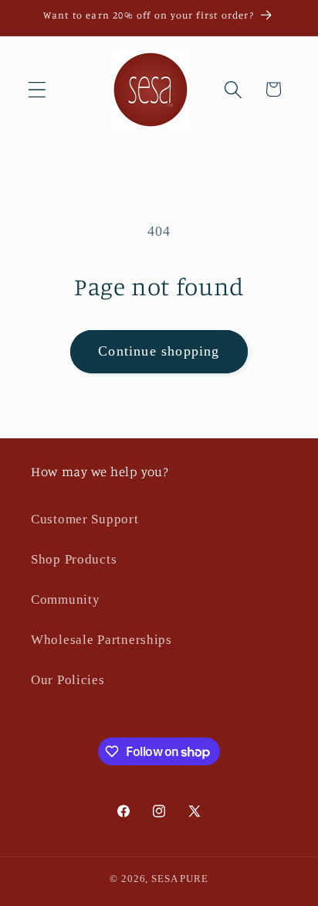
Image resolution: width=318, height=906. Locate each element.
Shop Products (74, 559)
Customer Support (85, 519)
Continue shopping (158, 351)
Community (65, 599)
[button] (37, 89)
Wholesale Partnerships (101, 639)
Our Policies (68, 680)
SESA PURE (179, 878)
